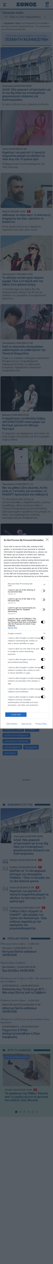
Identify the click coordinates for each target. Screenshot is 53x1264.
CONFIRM (16, 715)
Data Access (26, 724)
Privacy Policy (41, 724)
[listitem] (26, 584)
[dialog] (26, 632)
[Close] (48, 540)
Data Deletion (11, 724)
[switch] (43, 590)
